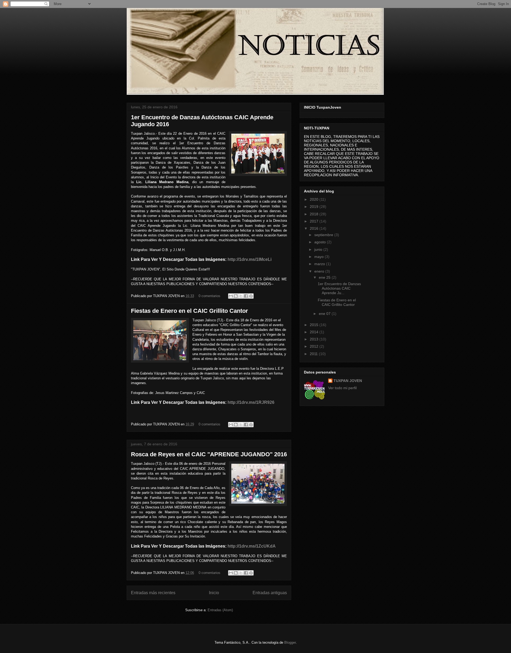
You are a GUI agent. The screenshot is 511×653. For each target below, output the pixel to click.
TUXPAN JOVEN (347, 381)
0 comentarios (209, 296)
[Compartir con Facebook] (246, 296)
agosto (320, 242)
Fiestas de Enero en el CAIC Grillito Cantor (189, 310)
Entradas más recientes (153, 592)
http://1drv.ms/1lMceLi (249, 259)
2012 (314, 346)
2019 (314, 206)
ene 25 (325, 277)
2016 (314, 228)
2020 (314, 199)
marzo (320, 264)
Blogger (290, 642)
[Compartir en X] (241, 296)
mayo (319, 256)
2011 (314, 354)
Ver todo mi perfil (342, 388)
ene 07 (325, 313)
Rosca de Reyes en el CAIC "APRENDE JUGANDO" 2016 (209, 454)
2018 (314, 214)
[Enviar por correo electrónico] (230, 296)
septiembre (324, 235)
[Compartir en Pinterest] (251, 296)
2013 (314, 339)
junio (318, 249)
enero (319, 271)
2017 (314, 221)
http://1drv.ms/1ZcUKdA (252, 546)
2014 (314, 332)
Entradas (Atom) (220, 610)
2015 (314, 325)
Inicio (214, 592)
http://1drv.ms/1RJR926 (251, 402)
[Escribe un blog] (235, 296)
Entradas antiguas (270, 592)
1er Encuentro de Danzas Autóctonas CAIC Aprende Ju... (339, 288)
